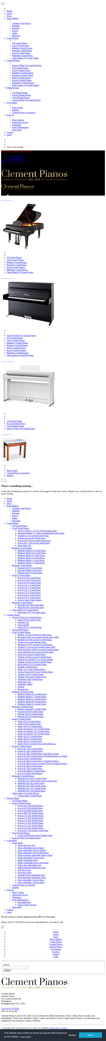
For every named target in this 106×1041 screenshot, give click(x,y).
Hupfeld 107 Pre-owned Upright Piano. (35, 640)
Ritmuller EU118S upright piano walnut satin (37, 781)
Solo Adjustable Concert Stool (31, 880)
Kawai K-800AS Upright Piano (31, 771)
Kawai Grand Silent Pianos (29, 600)
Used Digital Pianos (21, 97)
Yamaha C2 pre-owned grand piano (33, 535)
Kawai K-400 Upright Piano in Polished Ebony (38, 761)
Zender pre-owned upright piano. (32, 642)
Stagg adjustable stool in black (31, 848)
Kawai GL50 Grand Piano (29, 583)
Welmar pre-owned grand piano (31, 538)
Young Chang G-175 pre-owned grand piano (37, 531)
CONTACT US (19, 161)
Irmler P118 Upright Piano (29, 724)
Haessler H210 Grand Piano (30, 573)
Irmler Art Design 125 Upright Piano (34, 731)
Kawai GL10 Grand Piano (29, 578)
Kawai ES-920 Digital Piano (30, 810)
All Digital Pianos (20, 93)
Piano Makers (13, 18)
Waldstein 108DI (25, 684)
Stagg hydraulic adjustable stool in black (35, 855)
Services (10, 115)
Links (9, 135)
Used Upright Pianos (21, 70)
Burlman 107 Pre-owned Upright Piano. (35, 644)
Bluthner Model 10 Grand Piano (32, 553)
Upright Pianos (13, 60)
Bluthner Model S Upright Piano (32, 704)
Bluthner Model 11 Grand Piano (32, 550)
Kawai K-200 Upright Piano (30, 751)
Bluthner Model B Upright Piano (32, 701)
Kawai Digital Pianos (21, 95)
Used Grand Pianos (20, 45)
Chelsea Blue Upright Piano (30, 796)
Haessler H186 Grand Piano (30, 570)
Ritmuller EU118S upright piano (32, 786)
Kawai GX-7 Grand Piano (29, 597)
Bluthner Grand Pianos (22, 48)
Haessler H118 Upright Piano (30, 711)
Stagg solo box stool (26, 845)
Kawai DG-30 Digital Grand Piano (33, 830)
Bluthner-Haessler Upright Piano (32, 709)
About (9, 13)
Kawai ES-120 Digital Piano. (30, 806)
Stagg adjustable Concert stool (31, 858)
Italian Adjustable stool (28, 860)
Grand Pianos (12, 38)
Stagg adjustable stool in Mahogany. (33, 853)
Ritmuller (16, 36)
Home (9, 11)
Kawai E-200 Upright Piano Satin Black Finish (38, 753)
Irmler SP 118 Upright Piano (30, 726)
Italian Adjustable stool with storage (33, 863)
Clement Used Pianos (21, 23)
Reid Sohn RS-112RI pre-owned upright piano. (38, 649)
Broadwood (23, 689)
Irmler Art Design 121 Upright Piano (34, 729)
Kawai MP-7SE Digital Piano (31, 813)
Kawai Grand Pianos (21, 53)
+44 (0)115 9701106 (15, 156)
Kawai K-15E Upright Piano (30, 749)
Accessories (12, 102)
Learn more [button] (25, 1036)
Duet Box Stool (24, 872)
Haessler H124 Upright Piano (30, 714)
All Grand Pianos (19, 43)
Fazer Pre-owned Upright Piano (31, 654)
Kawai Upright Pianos (22, 80)
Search (6, 965)
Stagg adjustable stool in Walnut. (32, 850)
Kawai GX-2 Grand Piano (29, 588)
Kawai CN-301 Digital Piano (30, 818)
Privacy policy (54, 1028)
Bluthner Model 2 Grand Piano (31, 560)
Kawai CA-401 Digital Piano (30, 820)
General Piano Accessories (23, 112)
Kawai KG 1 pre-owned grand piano (34, 543)
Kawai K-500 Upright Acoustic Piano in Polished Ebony (42, 763)
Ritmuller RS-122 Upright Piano (32, 788)
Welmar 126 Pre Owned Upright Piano (35, 662)
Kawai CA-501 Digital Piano (30, 823)
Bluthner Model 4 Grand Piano (31, 558)
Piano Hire (17, 130)
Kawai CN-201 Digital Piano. (31, 815)
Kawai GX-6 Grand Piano (29, 595)
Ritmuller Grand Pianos (22, 55)
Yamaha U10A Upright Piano (30, 674)
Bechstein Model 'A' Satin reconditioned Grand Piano (41, 533)
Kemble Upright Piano (27, 667)
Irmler (14, 33)
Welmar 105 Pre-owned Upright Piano (34, 657)
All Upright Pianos (20, 68)
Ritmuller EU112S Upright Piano (32, 778)
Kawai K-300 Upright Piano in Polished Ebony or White (42, 756)
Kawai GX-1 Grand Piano (29, 585)
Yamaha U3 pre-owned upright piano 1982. (37, 647)
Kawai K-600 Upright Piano (30, 766)
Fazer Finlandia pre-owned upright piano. (36, 652)
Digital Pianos (13, 88)
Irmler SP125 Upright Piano (30, 739)
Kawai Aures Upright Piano (30, 758)
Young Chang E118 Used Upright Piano (35, 672)
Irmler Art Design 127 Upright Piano (34, 734)
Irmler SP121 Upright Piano (30, 736)
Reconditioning (24, 902)
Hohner (21, 687)
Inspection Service (20, 122)
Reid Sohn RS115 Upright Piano (32, 664)
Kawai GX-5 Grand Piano (29, 592)
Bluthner (16, 26)
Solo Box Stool (24, 870)
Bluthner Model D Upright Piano (32, 694)
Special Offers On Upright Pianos (27, 65)
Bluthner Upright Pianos (22, 73)
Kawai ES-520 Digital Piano (30, 808)
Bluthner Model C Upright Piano (32, 697)
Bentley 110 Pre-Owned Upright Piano (35, 635)
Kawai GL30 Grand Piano (29, 580)
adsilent (15, 110)
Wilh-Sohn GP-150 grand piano (31, 612)
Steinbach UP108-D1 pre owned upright (35, 659)
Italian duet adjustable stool (29, 865)
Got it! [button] (90, 1035)
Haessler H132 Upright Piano (30, 716)
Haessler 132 (23, 622)
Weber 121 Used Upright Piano (31, 669)
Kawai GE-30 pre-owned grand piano (34, 540)
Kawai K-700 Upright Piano (30, 768)
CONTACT (6, 161)
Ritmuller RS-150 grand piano (31, 607)
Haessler (16, 28)
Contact (10, 132)
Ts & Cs (64, 1028)
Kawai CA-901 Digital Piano (30, 828)
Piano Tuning (18, 120)
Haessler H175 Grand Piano (30, 568)
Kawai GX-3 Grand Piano (29, 590)
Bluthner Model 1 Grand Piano (31, 563)
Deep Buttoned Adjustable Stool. (32, 877)
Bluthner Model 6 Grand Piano (31, 555)
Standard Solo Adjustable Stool (31, 875)
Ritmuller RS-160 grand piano (31, 605)
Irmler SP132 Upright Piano (30, 627)
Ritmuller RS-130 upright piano (31, 791)
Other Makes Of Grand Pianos (25, 58)
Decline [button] (72, 1035)
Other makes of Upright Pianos (25, 85)
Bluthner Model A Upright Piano (32, 699)
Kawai (15, 31)
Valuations (16, 125)
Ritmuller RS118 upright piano (31, 783)
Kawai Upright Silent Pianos (30, 773)
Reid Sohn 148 (24, 545)
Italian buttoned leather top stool (32, 867)
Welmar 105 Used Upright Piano (32, 677)
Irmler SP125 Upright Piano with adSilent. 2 (37, 744)
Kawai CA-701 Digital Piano (30, 825)
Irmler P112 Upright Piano (29, 620)
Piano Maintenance (20, 127)
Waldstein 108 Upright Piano (30, 679)
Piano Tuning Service (27, 905)
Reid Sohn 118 (24, 682)
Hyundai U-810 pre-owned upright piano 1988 (38, 637)
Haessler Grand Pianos (22, 50)
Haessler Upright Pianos (22, 75)
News (9, 16)
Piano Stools (17, 107)
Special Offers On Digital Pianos (26, 100)
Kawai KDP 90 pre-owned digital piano (35, 835)
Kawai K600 (23, 625)
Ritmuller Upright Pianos (23, 83)
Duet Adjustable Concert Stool (31, 882)
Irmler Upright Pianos (21, 78)
